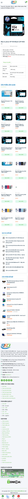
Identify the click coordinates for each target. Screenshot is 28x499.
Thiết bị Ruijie (5, 446)
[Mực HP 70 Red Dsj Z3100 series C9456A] (21, 140)
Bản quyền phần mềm (7, 456)
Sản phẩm (8, 6)
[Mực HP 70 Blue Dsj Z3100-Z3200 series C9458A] (21, 117)
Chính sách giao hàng (6, 392)
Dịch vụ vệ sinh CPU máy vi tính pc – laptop (15, 254)
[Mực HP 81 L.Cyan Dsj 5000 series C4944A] (21, 210)
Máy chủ (4, 440)
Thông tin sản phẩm (7, 62)
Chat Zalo (8, 498)
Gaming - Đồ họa (6, 431)
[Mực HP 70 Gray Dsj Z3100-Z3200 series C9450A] (21, 94)
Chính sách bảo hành (6, 388)
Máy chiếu (4, 450)
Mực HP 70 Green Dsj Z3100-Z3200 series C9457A (5, 125)
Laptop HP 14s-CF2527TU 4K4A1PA (15, 304)
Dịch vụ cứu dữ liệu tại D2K (11, 270)
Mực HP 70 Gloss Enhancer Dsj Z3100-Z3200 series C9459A (6, 149)
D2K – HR (4, 411)
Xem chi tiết (7, 107)
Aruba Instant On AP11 (12, 287)
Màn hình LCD (5, 442)
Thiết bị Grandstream (7, 462)
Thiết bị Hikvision (6, 444)
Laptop (4, 427)
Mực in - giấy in (14, 6)
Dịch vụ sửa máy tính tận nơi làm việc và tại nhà (15, 246)
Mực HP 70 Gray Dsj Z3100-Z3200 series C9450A (19, 102)
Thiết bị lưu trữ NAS (6, 437)
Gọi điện (2, 498)
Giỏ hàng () (18, 498)
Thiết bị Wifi (4, 454)
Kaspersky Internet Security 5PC (14, 299)
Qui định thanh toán (6, 394)
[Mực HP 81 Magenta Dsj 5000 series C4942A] (7, 187)
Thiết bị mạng (5, 435)
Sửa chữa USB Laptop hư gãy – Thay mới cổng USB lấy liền (15, 258)
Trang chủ (3, 6)
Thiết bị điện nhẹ (5, 425)
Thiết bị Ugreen (5, 423)
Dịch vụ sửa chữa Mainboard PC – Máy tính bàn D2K (15, 263)
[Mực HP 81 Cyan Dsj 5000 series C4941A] (16, 187)
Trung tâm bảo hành (6, 390)
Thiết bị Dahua (5, 421)
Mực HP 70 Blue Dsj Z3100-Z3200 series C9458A (19, 125)
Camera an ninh (5, 429)
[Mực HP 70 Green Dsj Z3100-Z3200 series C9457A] (7, 117)
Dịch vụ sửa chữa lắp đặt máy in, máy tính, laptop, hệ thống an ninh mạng (15, 251)
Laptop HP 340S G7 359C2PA (13, 310)
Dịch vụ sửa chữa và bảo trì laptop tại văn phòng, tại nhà (15, 241)
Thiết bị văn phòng (6, 452)
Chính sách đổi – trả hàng (7, 396)
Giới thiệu (4, 386)
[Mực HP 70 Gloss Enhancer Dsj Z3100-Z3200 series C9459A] (7, 140)
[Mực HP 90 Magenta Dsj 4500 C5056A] (7, 164)
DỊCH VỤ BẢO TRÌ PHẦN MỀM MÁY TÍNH (15, 267)
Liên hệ (13, 498)
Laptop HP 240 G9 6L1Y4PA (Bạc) (14, 333)
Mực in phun (21, 6)
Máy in (3, 439)
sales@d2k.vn (8, 374)
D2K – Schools (5, 413)
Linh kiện (4, 458)
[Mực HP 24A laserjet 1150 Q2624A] (7, 94)
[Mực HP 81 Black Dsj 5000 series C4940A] (21, 164)
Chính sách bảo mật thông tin (8, 398)
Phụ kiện (4, 460)
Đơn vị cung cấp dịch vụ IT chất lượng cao (15, 237)
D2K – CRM (4, 407)
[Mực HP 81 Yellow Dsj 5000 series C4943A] (7, 210)
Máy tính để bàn (5, 433)
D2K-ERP (4, 403)
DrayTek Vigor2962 (11, 328)
